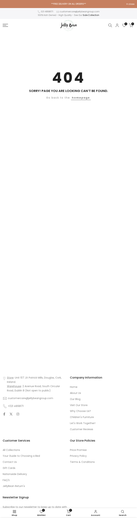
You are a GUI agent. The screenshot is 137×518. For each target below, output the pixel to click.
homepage (81, 97)
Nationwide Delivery (15, 474)
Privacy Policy (78, 456)
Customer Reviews (81, 429)
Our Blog (75, 399)
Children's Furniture (82, 417)
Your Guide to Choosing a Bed (21, 456)
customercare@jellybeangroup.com (80, 11)
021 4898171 (47, 11)
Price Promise (78, 450)
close (7, 4)
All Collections (11, 450)
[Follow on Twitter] (11, 414)
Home (73, 387)
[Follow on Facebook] (4, 414)
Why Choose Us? (80, 411)
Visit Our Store (79, 405)
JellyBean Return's (14, 486)
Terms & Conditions (82, 462)
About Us (75, 393)
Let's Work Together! (82, 423)
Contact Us (10, 462)
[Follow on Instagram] (17, 414)
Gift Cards (9, 468)
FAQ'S (6, 480)
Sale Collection (91, 15)
